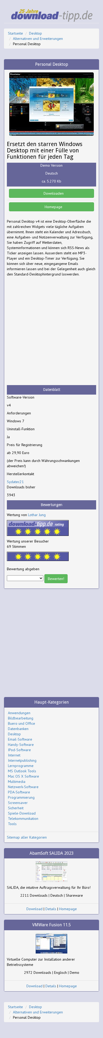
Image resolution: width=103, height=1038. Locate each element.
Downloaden (53, 193)
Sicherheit (16, 808)
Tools (12, 823)
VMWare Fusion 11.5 (51, 924)
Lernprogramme (21, 765)
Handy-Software (21, 744)
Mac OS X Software (23, 776)
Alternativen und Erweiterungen (38, 38)
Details (50, 908)
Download (34, 908)
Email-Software (20, 739)
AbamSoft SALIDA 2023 (52, 853)
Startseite (15, 33)
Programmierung (21, 797)
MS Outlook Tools (22, 771)
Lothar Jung (37, 514)
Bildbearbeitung (20, 718)
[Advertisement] (51, 330)
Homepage (53, 206)
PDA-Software (19, 792)
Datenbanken (18, 728)
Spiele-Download (22, 813)
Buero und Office (21, 723)
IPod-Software (19, 749)
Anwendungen (19, 712)
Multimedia (16, 781)
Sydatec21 (15, 481)
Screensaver (18, 802)
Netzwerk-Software (23, 786)
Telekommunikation (23, 818)
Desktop (35, 33)
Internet (14, 755)
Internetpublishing (22, 760)
